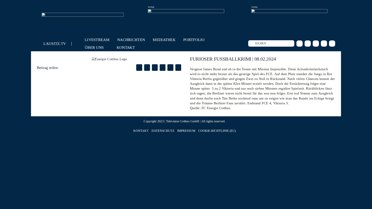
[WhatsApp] (162, 67)
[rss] (332, 43)
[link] (216, 108)
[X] (147, 67)
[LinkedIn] (155, 67)
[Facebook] (139, 67)
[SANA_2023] (186, 11)
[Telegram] (170, 67)
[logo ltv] (83, 14)
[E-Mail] (178, 67)
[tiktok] (316, 43)
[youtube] (324, 43)
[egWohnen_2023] (289, 11)
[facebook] (299, 43)
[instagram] (308, 43)
